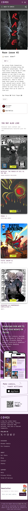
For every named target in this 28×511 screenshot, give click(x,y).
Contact (3, 461)
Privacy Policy (6, 475)
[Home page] (4, 2)
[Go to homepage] (4, 2)
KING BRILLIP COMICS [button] (6, 262)
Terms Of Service (7, 478)
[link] (14, 151)
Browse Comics (5, 443)
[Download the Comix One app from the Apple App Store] (13, 391)
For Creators (5, 446)
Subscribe (22, 494)
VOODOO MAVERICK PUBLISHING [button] (8, 175)
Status (3, 463)
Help (2, 472)
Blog (2, 458)
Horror (4, 99)
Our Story (4, 455)
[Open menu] (25, 2)
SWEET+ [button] (2, 309)
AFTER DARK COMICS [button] (6, 218)
